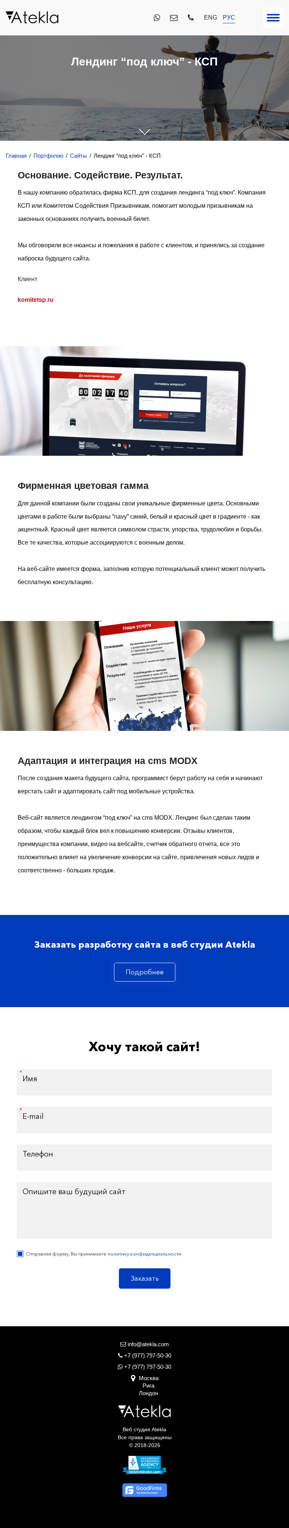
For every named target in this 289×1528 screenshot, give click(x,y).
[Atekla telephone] (191, 17)
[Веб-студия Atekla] (32, 17)
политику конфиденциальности (144, 1254)
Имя (30, 1078)
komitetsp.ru (35, 300)
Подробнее (145, 972)
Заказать (145, 1278)
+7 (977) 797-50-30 (147, 1367)
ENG (210, 18)
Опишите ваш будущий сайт (74, 1191)
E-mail (33, 1116)
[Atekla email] (174, 17)
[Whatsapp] (157, 17)
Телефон (38, 1154)
